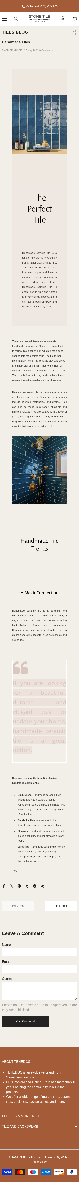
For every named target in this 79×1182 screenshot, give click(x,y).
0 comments (46, 50)
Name (6, 944)
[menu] (4, 18)
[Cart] (75, 18)
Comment (9, 978)
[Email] (42, 886)
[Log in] (63, 18)
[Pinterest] (19, 886)
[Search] (16, 18)
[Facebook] (4, 886)
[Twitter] (11, 886)
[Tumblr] (27, 886)
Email (6, 961)
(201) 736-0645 (49, 6)
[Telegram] (34, 886)
